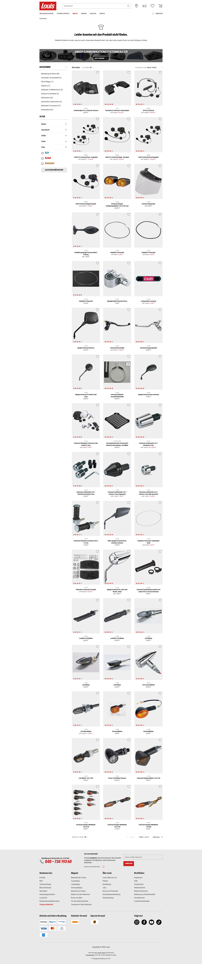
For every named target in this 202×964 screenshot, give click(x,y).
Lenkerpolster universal (148, 301)
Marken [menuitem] (83, 13)
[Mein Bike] (144, 5)
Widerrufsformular (141, 891)
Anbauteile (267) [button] (47, 110)
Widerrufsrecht (139, 888)
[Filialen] (136, 5)
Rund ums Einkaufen (110, 891)
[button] (128, 6)
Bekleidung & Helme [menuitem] (46, 13)
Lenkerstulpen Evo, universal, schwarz (86, 110)
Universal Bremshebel (117, 348)
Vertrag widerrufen (46, 904)
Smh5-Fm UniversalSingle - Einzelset (117, 157)
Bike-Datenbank (45, 888)
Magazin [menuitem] (93, 13)
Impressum (138, 878)
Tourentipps (75, 881)
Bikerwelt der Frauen (78, 878)
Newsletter (43, 891)
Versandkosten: (90, 955)
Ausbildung (107, 884)
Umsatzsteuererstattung (111, 894)
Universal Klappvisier (148, 204)
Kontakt (42, 878)
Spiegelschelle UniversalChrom (117, 301)
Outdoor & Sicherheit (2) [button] (50, 94)
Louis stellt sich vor (110, 878)
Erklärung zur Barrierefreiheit (144, 894)
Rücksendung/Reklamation (49, 901)
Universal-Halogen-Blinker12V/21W (148, 778)
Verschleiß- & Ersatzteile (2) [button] (51, 78)
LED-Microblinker (85, 731)
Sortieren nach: (141, 68)
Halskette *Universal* (117, 252)
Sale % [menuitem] (75, 13)
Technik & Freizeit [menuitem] (63, 13)
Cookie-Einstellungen (142, 901)
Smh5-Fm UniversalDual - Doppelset (86, 157)
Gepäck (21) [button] (45, 86)
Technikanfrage (45, 884)
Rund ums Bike (76, 898)
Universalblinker (117, 731)
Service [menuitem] (102, 13)
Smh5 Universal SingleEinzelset (86, 204)
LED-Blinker (148, 638)
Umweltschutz (139, 898)
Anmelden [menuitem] (159, 13)
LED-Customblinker (148, 685)
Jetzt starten (99, 58)
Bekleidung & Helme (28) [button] (50, 74)
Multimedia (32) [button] (47, 98)
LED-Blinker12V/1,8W (86, 778)
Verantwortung (108, 898)
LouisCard (43, 898)
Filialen (105, 881)
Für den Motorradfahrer (79, 901)
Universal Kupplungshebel (148, 348)
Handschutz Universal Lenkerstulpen (117, 110)
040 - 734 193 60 (58, 861)
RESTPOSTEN (50, 163)
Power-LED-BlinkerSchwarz (117, 778)
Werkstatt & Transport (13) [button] (51, 106)
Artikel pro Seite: (78, 837)
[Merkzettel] (152, 5)
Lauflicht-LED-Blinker (86, 638)
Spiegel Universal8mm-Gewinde (148, 394)
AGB (135, 881)
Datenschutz (139, 884)
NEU (47, 153)
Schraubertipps (76, 888)
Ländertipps (75, 884)
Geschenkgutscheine (47, 894)
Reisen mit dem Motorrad (80, 894)
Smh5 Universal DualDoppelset (148, 157)
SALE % (48, 158)
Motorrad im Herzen (78, 891)
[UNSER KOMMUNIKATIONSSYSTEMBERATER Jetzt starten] (101, 55)
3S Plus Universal (148, 110)
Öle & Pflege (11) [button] (47, 82)
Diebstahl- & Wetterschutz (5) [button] (52, 90)
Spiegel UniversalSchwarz (85, 348)
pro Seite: (85, 68)
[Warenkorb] (160, 5)
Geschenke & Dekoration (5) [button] (51, 102)
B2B (41, 881)
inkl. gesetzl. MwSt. (100, 952)
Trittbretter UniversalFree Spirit (86, 589)
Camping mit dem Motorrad (81, 904)
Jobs (104, 888)
